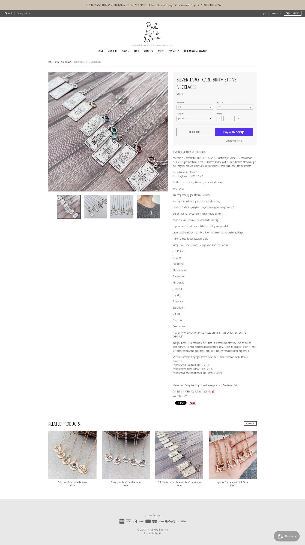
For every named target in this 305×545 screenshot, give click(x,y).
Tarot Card (180, 102)
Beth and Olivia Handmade (156, 529)
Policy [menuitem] (160, 51)
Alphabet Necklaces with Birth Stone (233, 482)
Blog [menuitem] (136, 51)
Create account (276, 13)
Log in (264, 13)
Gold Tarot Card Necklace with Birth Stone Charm (179, 482)
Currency (20, 13)
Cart (294, 13)
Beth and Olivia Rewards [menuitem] (195, 51)
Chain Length (221, 102)
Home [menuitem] (100, 51)
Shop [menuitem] (124, 51)
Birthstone (180, 113)
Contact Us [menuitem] (174, 51)
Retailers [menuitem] (148, 51)
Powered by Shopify (152, 533)
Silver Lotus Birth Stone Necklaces (126, 482)
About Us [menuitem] (112, 51)
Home (50, 62)
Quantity (219, 113)
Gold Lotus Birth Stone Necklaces (72, 482)
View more (250, 423)
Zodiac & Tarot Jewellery (63, 62)
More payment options (234, 140)
